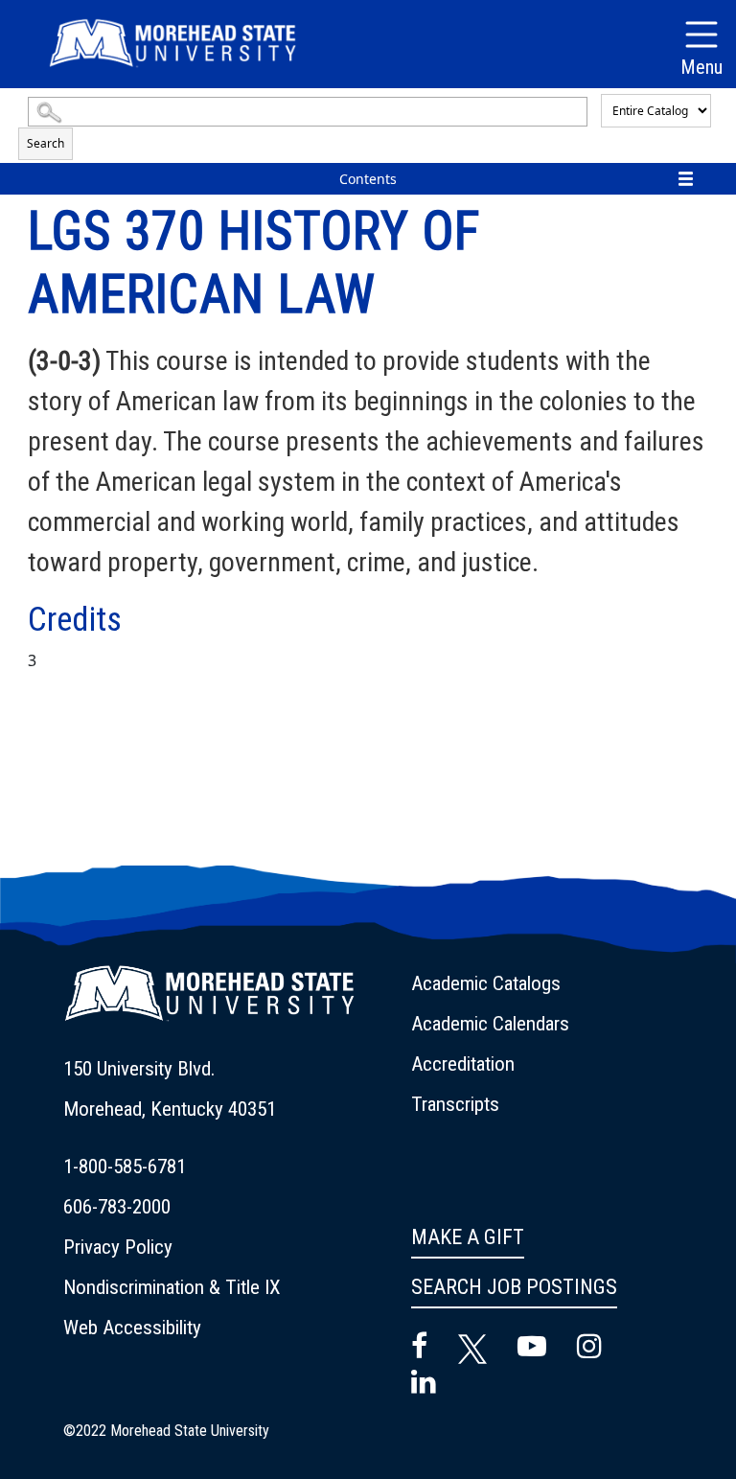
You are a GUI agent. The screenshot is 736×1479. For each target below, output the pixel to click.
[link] (225, 1089)
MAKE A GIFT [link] (467, 1237)
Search (45, 143)
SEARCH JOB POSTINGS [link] (514, 1287)
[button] (209, 1005)
